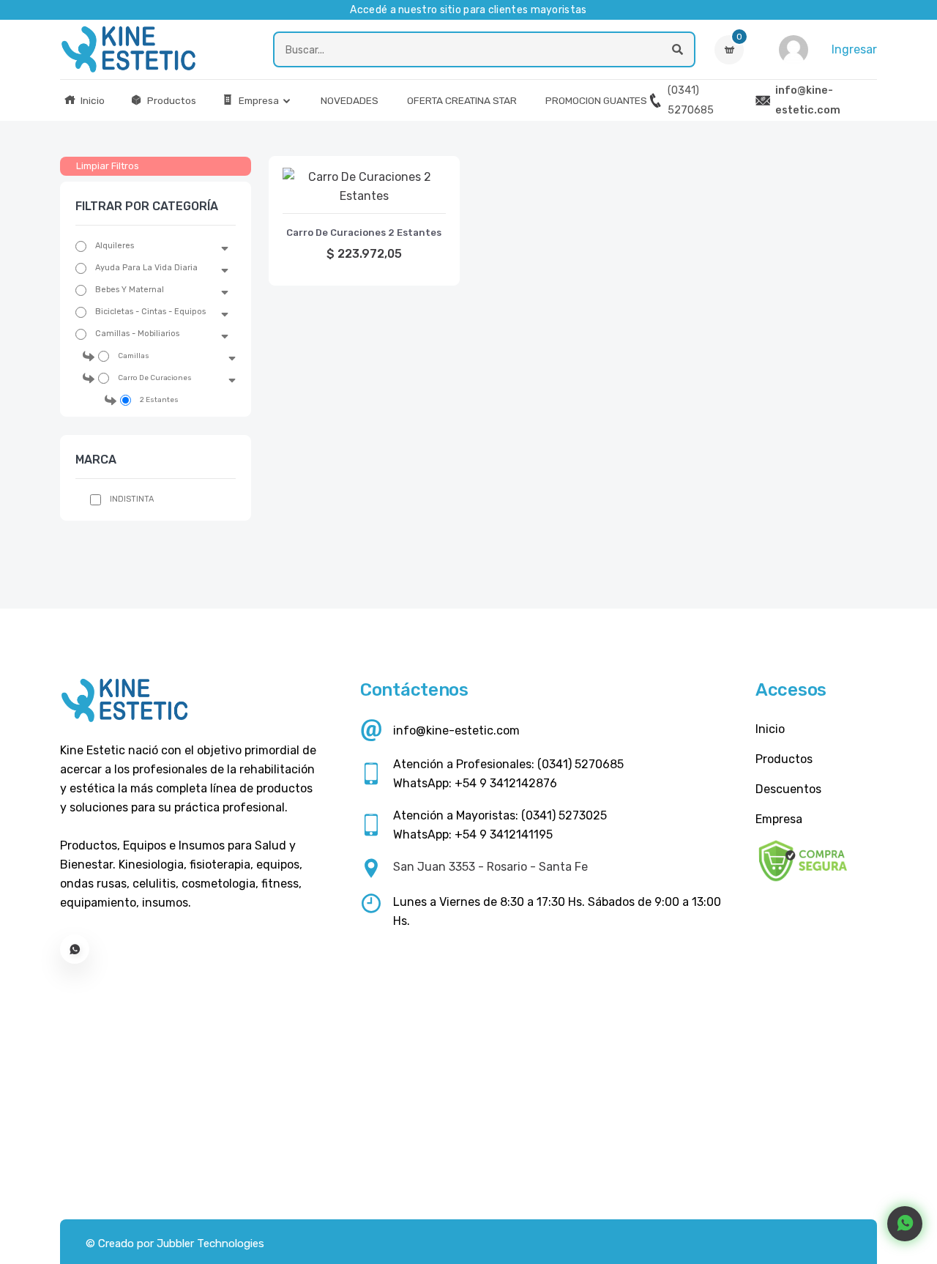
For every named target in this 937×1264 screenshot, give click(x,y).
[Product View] (363, 198)
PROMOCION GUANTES (596, 100)
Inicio (91, 100)
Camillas (133, 356)
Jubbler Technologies (210, 1243)
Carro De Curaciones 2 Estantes (363, 232)
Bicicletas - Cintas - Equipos (150, 311)
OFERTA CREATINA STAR (462, 100)
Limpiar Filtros (107, 165)
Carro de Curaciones (155, 377)
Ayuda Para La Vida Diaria (146, 267)
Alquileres (114, 245)
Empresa (257, 100)
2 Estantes (159, 399)
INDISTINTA (132, 499)
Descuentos (788, 789)
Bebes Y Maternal (129, 289)
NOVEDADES (349, 100)
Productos (170, 100)
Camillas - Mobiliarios (137, 333)
